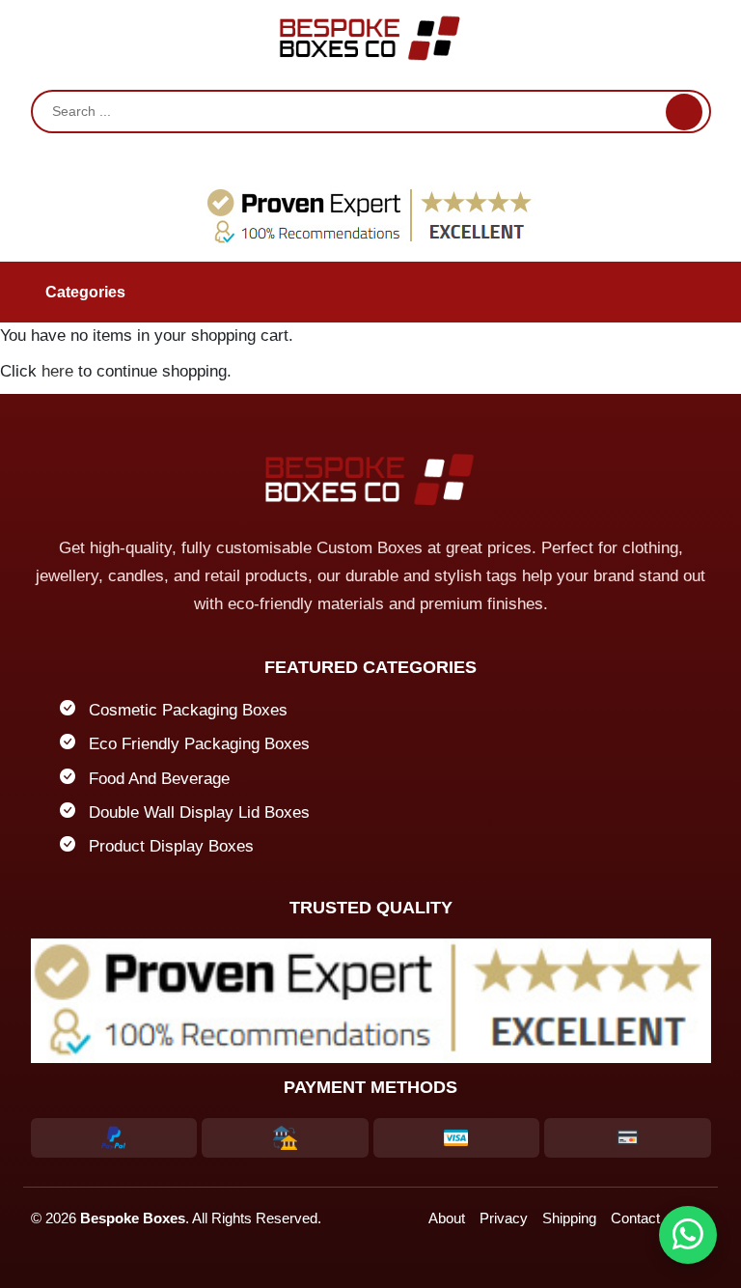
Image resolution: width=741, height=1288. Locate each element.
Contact (635, 1218)
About (446, 1218)
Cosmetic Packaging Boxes (188, 710)
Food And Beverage (159, 779)
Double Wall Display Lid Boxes (199, 812)
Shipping (569, 1218)
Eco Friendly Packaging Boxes (199, 744)
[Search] (684, 112)
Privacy (504, 1218)
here (57, 371)
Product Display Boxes (171, 846)
